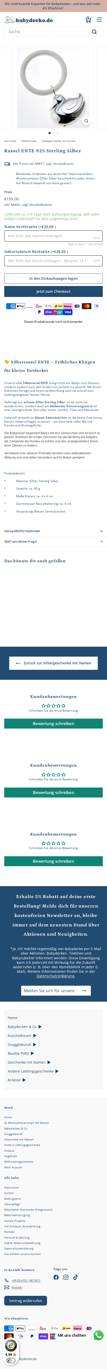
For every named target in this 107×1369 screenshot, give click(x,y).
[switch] (10, 1360)
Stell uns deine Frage (20, 541)
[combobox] (53, 32)
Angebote (10, 1156)
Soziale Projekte (14, 1221)
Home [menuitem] (12, 1017)
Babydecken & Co (15, 1128)
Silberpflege (12, 1204)
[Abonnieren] (84, 991)
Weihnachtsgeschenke (18, 1161)
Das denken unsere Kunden (22, 1254)
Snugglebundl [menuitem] (19, 1044)
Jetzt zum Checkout (53, 291)
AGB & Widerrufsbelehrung (22, 1243)
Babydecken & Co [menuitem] (22, 1026)
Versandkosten (40, 204)
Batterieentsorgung (17, 1215)
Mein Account (13, 1167)
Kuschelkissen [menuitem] (19, 1035)
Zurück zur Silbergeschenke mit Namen (57, 663)
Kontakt (9, 1232)
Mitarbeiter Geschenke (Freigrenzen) (28, 1209)
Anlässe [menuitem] (14, 1080)
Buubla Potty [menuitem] (18, 1053)
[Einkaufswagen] (89, 19)
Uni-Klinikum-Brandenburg (22, 1226)
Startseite (10, 141)
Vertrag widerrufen (25, 1300)
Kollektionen (29, 141)
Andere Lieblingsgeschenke (22, 1145)
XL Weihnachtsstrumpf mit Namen (26, 1123)
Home (8, 1117)
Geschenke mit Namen (19, 1139)
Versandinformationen (22, 531)
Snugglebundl (13, 1134)
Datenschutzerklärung (55, 975)
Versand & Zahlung (16, 1237)
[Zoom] (86, 120)
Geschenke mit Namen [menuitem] (27, 1062)
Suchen (9, 1193)
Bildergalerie (12, 1198)
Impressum (11, 1187)
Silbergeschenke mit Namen (59, 141)
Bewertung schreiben (53, 723)
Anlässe (9, 1150)
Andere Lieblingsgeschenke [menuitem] (31, 1071)
